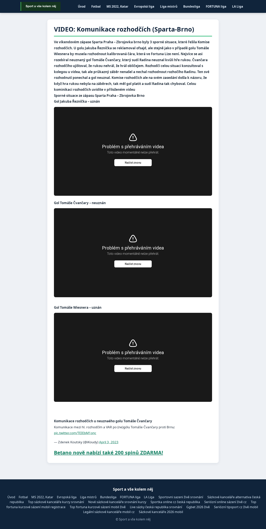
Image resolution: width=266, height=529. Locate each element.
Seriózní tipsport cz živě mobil (236, 507)
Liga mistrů (168, 6)
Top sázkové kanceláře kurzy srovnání (56, 502)
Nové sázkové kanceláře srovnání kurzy (117, 502)
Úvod (81, 6)
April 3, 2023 (108, 442)
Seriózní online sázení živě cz (225, 502)
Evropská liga (144, 6)
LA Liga (237, 6)
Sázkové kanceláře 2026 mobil (161, 512)
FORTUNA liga (216, 6)
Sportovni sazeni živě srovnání (181, 497)
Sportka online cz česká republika (175, 502)
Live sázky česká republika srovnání (156, 507)
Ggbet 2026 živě (198, 507)
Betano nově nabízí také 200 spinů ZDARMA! (108, 452)
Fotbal (96, 6)
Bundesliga (191, 6)
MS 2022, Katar (117, 6)
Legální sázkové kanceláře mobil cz (109, 512)
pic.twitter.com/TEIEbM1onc (75, 433)
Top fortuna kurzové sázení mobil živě (98, 507)
